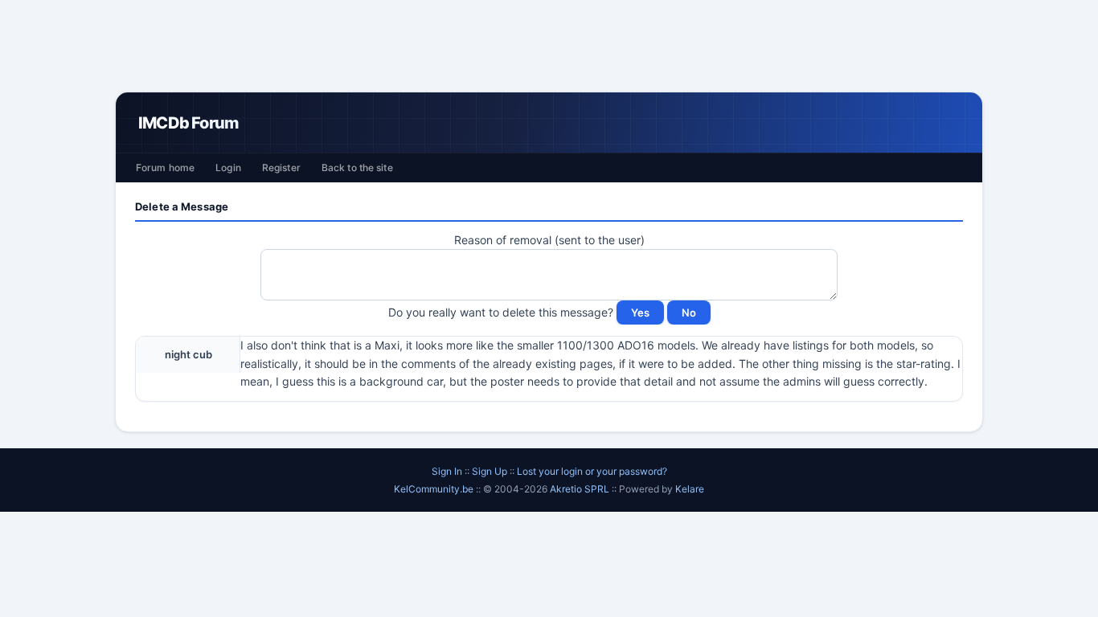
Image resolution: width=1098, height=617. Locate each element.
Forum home (165, 167)
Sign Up (489, 471)
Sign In (447, 471)
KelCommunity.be (435, 489)
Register (281, 167)
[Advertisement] (549, 46)
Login (228, 167)
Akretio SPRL (581, 489)
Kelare (689, 489)
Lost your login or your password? (592, 471)
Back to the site (357, 167)
